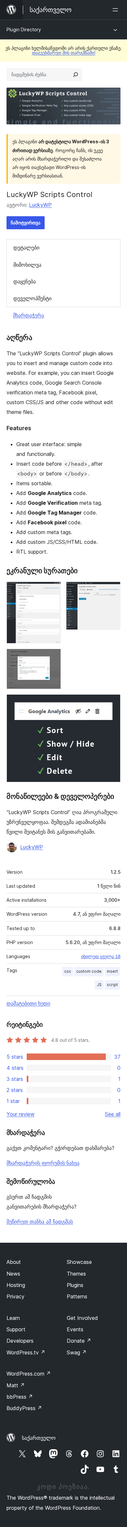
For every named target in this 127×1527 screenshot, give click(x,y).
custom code (89, 971)
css (67, 971)
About (14, 1262)
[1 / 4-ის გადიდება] (52, 590)
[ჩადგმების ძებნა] (75, 74)
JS (99, 984)
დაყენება (24, 281)
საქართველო (39, 1438)
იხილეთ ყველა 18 (100, 956)
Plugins (75, 1285)
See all (112, 1114)
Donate (79, 1340)
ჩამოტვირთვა (25, 222)
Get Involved (82, 1318)
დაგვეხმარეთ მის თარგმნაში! (63, 52)
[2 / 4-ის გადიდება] (111, 590)
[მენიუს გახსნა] (116, 10)
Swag (77, 1352)
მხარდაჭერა (28, 315)
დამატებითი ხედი (28, 1003)
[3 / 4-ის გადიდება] (52, 657)
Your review (21, 1114)
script (112, 984)
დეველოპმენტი (32, 298)
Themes (76, 1273)
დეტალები (26, 247)
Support (16, 1329)
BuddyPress (24, 1408)
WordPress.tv (26, 1352)
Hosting (16, 1285)
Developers (20, 1340)
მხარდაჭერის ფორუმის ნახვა (43, 1163)
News (13, 1273)
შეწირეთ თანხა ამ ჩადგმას (40, 1221)
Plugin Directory (24, 29)
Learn (13, 1318)
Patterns (77, 1296)
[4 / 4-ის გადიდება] (111, 703)
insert (112, 971)
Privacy (15, 1296)
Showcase (79, 1262)
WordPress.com (29, 1373)
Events (75, 1329)
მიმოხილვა (27, 265)
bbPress (20, 1396)
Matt (16, 1385)
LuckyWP (40, 205)
